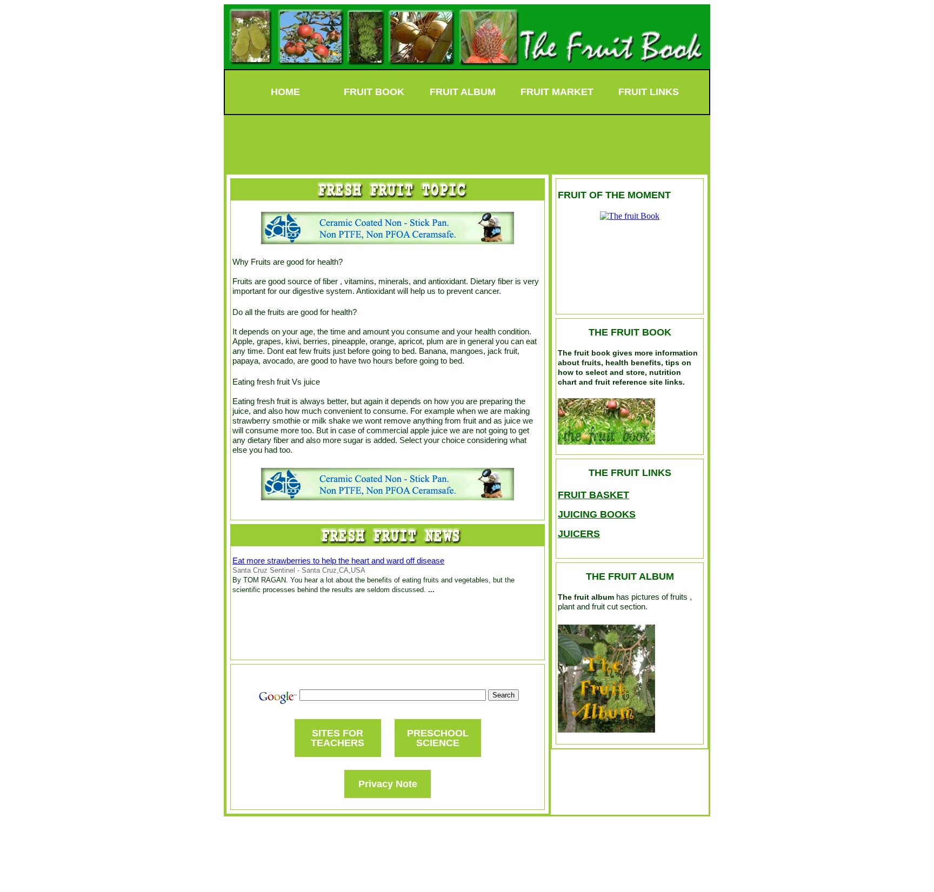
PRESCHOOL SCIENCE (438, 738)
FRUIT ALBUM (463, 91)
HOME (285, 91)
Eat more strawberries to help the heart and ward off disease (338, 560)
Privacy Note (387, 784)
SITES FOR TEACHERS (337, 738)
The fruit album (586, 597)
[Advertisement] (467, 139)
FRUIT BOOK (374, 91)
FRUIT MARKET (557, 91)
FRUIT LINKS (648, 91)
